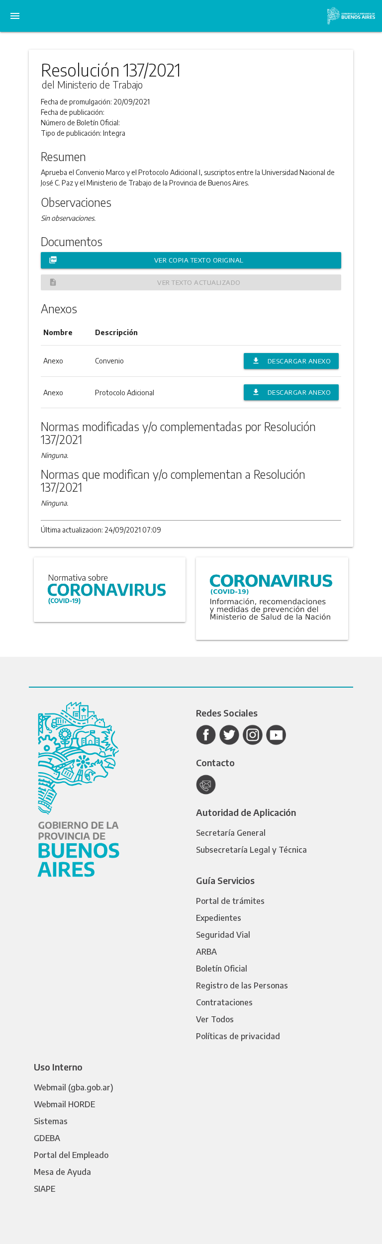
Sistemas (51, 1121)
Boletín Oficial (221, 969)
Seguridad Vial (223, 935)
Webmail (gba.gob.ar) (73, 1087)
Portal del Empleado (71, 1155)
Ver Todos (215, 1019)
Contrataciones (224, 1002)
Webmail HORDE (64, 1104)
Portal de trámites (230, 901)
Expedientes (218, 918)
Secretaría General (231, 833)
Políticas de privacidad (238, 1036)
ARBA (206, 952)
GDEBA (47, 1138)
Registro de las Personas (242, 985)
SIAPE (44, 1189)
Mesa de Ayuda (62, 1172)
